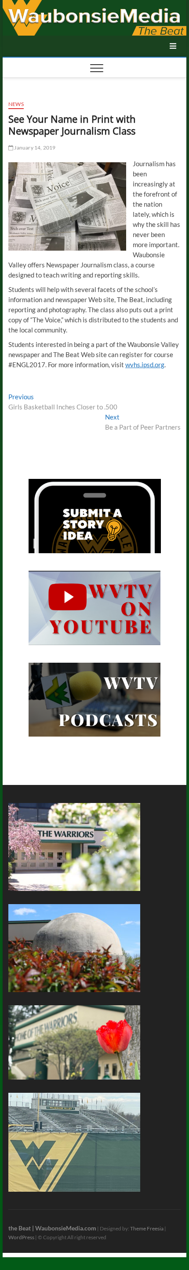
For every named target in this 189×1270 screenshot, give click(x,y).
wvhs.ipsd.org (144, 365)
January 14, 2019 (34, 147)
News (16, 104)
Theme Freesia (147, 1228)
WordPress (21, 1237)
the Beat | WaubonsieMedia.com (52, 1228)
